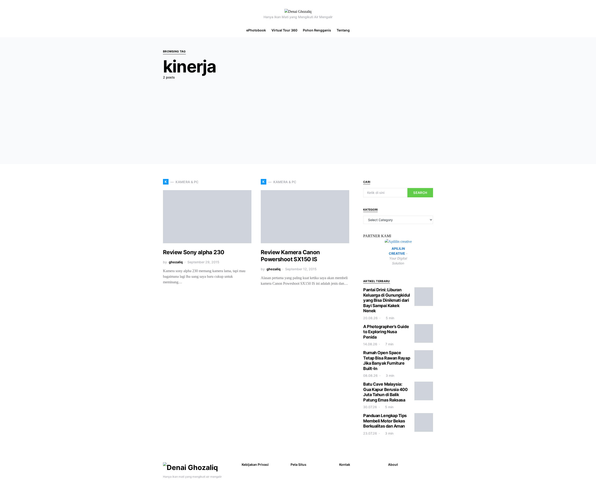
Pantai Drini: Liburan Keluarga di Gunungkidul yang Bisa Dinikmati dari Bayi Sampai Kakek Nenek (386, 300)
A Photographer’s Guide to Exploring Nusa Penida (386, 331)
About (393, 464)
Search (420, 193)
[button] (590, 30)
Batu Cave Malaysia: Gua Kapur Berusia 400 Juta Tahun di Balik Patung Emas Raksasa (385, 392)
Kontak (344, 464)
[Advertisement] (298, 118)
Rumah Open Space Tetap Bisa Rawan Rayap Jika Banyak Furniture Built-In (386, 360)
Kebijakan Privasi (255, 464)
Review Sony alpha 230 (193, 252)
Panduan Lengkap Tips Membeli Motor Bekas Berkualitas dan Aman (385, 420)
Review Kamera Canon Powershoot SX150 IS (290, 256)
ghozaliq (176, 262)
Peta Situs (298, 464)
